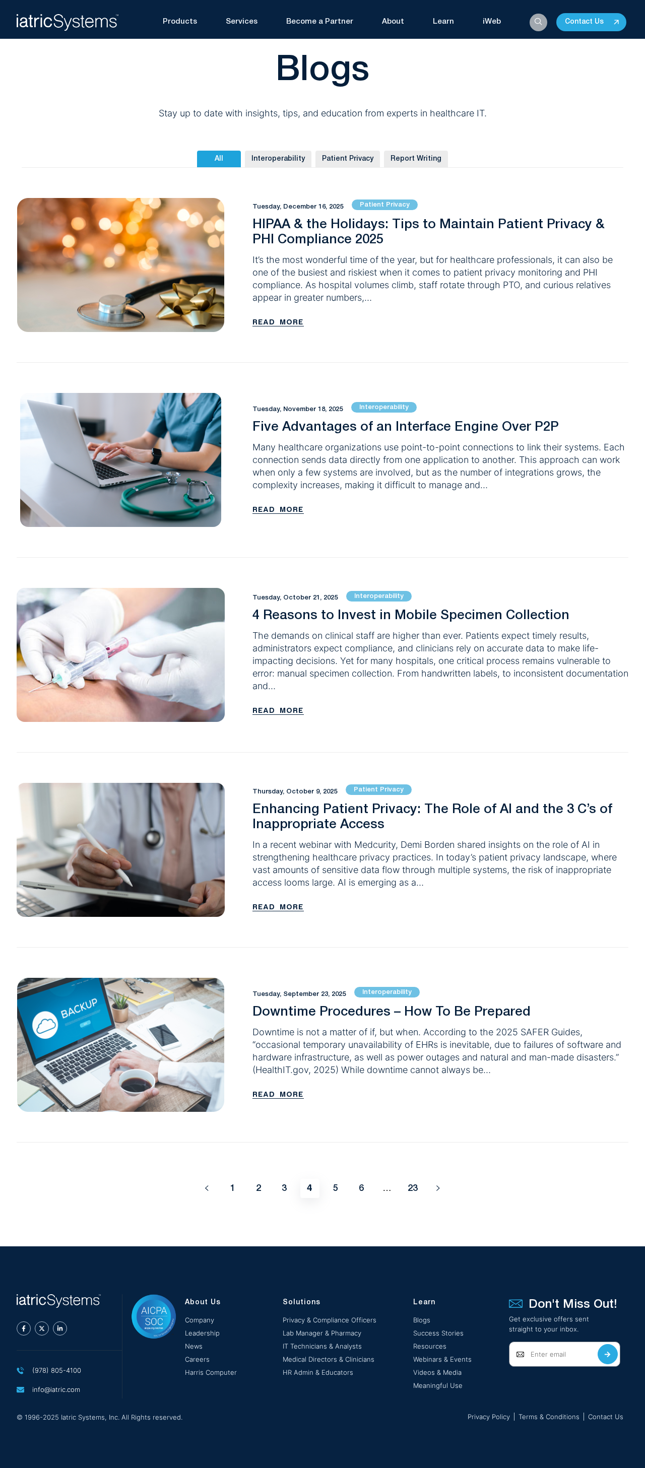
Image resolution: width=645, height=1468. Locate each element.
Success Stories (438, 1333)
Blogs (421, 1320)
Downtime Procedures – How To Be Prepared (391, 1012)
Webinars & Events (442, 1359)
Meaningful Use (438, 1385)
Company (199, 1320)
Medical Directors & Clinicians (328, 1359)
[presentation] (24, 1328)
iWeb (492, 21)
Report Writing (416, 159)
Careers (197, 1359)
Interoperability (278, 159)
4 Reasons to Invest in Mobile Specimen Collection (410, 616)
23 (415, 1185)
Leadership (202, 1333)
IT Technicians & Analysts (322, 1346)
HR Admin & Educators (318, 1372)
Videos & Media (437, 1372)
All (219, 159)
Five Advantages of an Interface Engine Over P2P (405, 427)
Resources (429, 1346)
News (194, 1346)
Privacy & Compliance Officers (329, 1320)
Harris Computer (211, 1372)
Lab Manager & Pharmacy (322, 1333)
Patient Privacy (347, 159)
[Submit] (608, 1354)
